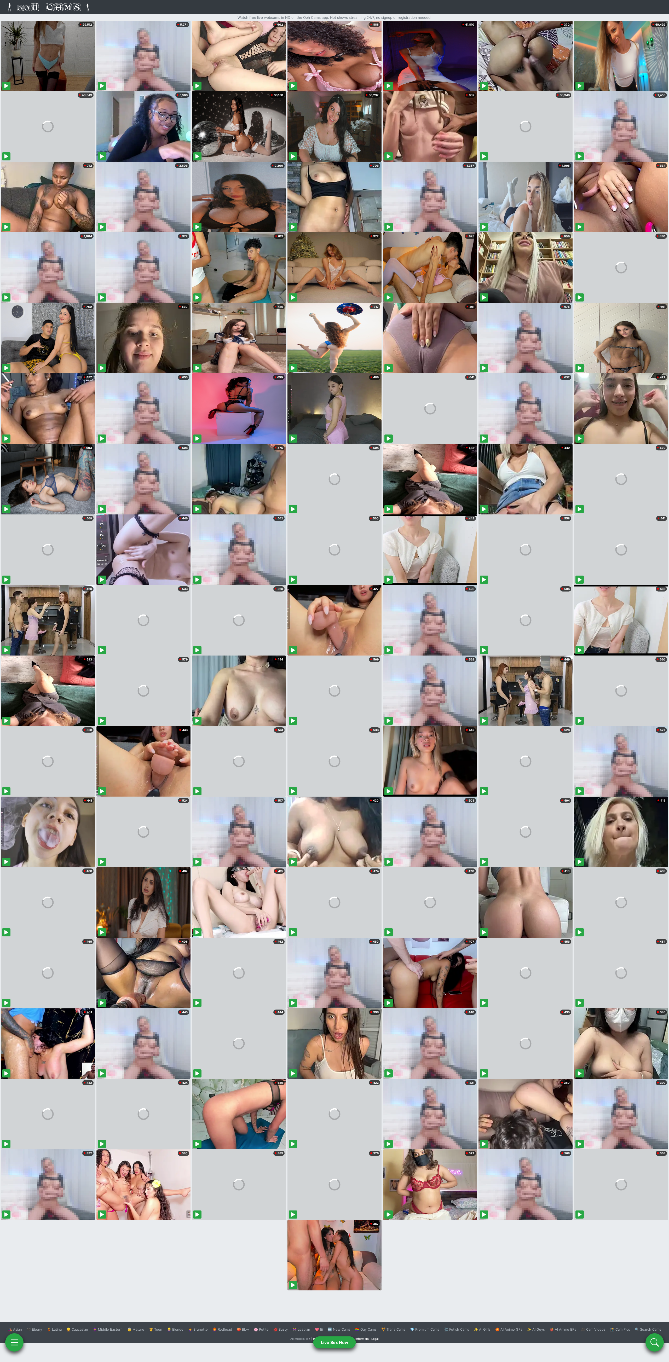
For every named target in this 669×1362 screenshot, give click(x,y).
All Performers (359, 1339)
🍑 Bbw (243, 1329)
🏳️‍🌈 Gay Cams (366, 1329)
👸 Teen (155, 1329)
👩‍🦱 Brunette (198, 1329)
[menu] (14, 1342)
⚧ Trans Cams (393, 1329)
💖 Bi (319, 1329)
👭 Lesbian (301, 1329)
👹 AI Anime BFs (563, 1329)
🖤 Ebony (34, 1329)
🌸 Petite (261, 1329)
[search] (654, 1342)
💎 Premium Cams (424, 1329)
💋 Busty (280, 1329)
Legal (375, 1339)
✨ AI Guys (536, 1329)
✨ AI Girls (482, 1329)
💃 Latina (54, 1329)
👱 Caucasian (77, 1329)
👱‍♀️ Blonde (175, 1329)
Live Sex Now (334, 1342)
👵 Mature (135, 1329)
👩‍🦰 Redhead (222, 1329)
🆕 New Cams (339, 1329)
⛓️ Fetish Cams (456, 1329)
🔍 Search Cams (648, 1329)
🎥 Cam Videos (593, 1329)
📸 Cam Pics (620, 1329)
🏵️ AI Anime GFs (508, 1329)
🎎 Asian (15, 1329)
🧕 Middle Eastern (108, 1329)
